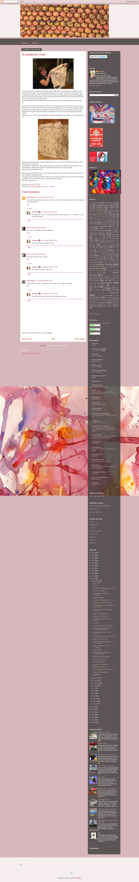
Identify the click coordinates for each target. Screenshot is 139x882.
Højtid (115, 247)
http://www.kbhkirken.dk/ (97, 496)
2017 (96, 205)
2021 (91, 207)
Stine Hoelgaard (96, 289)
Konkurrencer (106, 254)
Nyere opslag (27, 339)
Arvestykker (92, 213)
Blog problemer (96, 479)
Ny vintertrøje (95, 473)
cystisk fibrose (96, 217)
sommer (113, 285)
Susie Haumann (99, 295)
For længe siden (108, 228)
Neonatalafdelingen (113, 266)
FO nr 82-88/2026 (96, 372)
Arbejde (111, 211)
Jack (102, 250)
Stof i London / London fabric (106, 766)
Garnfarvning (97, 238)
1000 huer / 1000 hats (104, 732)
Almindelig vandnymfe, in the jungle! (100, 323)
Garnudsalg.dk (110, 238)
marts (95, 698)
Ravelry (104, 279)
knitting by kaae (97, 434)
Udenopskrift (101, 300)
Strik (104, 289)
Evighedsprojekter (95, 226)
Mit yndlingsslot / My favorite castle (103, 636)
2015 (114, 204)
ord (107, 273)
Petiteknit (103, 277)
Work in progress (107, 306)
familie (105, 226)
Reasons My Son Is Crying (100, 426)
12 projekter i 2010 (110, 202)
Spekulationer (95, 287)
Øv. (118, 306)
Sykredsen (115, 295)
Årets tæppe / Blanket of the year (103, 625)
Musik (91, 264)
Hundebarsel (95, 443)
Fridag (96, 232)
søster (106, 297)
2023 (102, 207)
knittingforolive (108, 252)
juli (94, 688)
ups (116, 300)
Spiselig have (107, 287)
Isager (91, 250)
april (94, 696)
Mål (104, 266)
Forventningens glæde (99, 230)
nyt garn (114, 270)
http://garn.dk (93, 534)
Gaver (92, 240)
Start (53, 339)
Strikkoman (30, 7)
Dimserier (103, 219)
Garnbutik (115, 236)
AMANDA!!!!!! (97, 674)
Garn (104, 236)
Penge (97, 277)
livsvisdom (92, 259)
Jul (107, 250)
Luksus (99, 259)
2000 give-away (102, 743)
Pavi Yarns (93, 537)
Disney (110, 219)
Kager (115, 250)
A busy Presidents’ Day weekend (101, 461)
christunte (35, 212)
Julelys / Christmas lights (100, 613)
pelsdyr (91, 277)
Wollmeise (93, 306)
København (110, 256)
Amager (115, 209)
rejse (91, 280)
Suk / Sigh (96, 623)
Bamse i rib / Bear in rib (100, 639)
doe (28, 254)
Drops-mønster (94, 221)
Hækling (105, 247)
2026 (91, 209)
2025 (114, 207)
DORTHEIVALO (96, 397)
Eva (28, 227)
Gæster (114, 243)
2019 (108, 205)
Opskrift (99, 273)
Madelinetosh (104, 260)
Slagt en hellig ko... (98, 359)
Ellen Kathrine (31, 281)
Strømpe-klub (93, 293)
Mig (91, 262)
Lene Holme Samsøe (96, 257)
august (95, 685)
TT (115, 299)
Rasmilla (116, 277)
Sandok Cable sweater (96, 327)
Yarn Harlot (95, 354)
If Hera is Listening (97, 356)
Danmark (113, 218)
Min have (96, 262)
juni (94, 691)
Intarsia (115, 248)
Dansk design (94, 219)
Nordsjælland (94, 270)
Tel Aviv (95, 585)
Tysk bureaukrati (96, 410)
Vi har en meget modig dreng (100, 386)
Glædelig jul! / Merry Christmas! (102, 602)
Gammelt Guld (96, 236)
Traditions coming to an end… (100, 422)
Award (99, 213)
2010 (109, 204)
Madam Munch (96, 381)
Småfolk (109, 283)
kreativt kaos (45, 186)
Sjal (98, 283)
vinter (113, 304)
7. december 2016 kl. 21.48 (49, 267)
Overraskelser (107, 275)
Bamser (114, 213)
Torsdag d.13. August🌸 (98, 350)
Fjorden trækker (96, 361)
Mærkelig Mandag (104, 264)
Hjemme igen (95, 399)
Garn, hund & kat (97, 454)
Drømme (102, 221)
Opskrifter (35, 43)
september (96, 683)
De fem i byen (96, 390)
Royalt (106, 280)
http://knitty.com (94, 509)
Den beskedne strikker (99, 472)
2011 (93, 717)
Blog (98, 214)
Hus (91, 247)
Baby (105, 213)
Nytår (91, 273)
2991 (99, 833)
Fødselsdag (115, 234)
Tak (92, 299)
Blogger (79, 878)
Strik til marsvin (97, 441)
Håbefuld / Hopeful (98, 597)
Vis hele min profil (95, 85)
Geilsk (100, 240)
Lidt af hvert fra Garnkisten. (100, 477)
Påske (110, 277)
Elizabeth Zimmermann (109, 223)
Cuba (117, 216)
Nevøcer (52, 186)
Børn (114, 214)
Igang (110, 248)
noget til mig (116, 269)
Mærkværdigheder (95, 266)
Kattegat (94, 345)
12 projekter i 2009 (95, 202)
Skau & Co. (95, 343)
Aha (109, 209)
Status (117, 287)
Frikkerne (103, 232)
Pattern (115, 275)
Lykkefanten (107, 259)
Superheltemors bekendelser (101, 413)
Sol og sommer (97, 285)
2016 (29, 186)
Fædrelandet (112, 232)
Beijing (92, 214)
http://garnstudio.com (96, 512)
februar (95, 701)
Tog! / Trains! (102, 777)
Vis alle (117, 487)
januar (95, 703)
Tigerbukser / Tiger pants (100, 616)
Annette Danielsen (96, 211)
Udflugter (109, 300)
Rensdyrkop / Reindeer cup (101, 664)
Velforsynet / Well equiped (100, 672)
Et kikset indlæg (96, 484)
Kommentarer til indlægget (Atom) (57, 345)
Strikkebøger (115, 289)
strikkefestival (97, 290)
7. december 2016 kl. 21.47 (49, 212)
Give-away (108, 240)
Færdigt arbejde (36, 186)
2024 (108, 207)
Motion (115, 262)
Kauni (91, 252)
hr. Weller (92, 528)
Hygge (97, 247)
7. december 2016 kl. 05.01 (38, 254)
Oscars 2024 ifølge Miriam (99, 404)
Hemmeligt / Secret (103, 799)
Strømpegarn (103, 293)
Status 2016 (96, 583)
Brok (103, 214)
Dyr (107, 221)
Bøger (108, 214)
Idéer (105, 248)
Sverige (107, 295)
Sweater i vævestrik (95, 331)
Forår (112, 230)
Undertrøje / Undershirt (99, 667)
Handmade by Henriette (99, 376)
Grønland (106, 243)
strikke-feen (95, 483)
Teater (104, 299)
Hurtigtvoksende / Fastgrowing (107, 809)
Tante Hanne (93, 540)
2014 (93, 709)
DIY (116, 219)
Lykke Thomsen (32, 197)
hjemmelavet (104, 245)
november (96, 678)
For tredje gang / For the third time (103, 669)
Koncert (98, 254)
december (96, 581)
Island (97, 250)
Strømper (114, 292)
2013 (93, 712)
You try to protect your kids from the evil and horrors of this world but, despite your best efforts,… (104, 429)
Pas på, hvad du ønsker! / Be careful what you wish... (101, 628)
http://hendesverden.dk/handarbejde (100, 506)
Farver (115, 226)
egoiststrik (93, 223)
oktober (95, 680)
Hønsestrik (92, 248)
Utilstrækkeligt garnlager (101, 302)
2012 (93, 714)
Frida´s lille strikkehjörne (99, 370)
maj (94, 693)
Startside (25, 43)
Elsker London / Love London (106, 788)
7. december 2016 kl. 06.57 (44, 281)
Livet (114, 257)
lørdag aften (95, 456)
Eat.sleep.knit (94, 525)
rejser (97, 280)
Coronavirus (108, 216)
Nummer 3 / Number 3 (99, 591)
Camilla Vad (92, 216)
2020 (114, 205)
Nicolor (108, 269)
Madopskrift (113, 260)
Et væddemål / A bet (99, 662)
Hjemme (93, 245)
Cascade (99, 216)
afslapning (100, 209)
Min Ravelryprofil (94, 314)
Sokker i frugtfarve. (97, 366)
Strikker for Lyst (97, 365)
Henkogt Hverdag (97, 385)
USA (91, 302)
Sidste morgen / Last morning (106, 754)
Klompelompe (98, 252)
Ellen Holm (92, 224)
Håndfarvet (99, 248)
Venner (103, 304)
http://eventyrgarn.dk (96, 531)
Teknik (110, 299)
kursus (100, 256)
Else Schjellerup (103, 224)
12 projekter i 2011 (95, 204)
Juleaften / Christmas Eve (100, 600)
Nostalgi (108, 270)
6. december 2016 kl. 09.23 (45, 197)
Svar (28, 204)
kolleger (92, 254)
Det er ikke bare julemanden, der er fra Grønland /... (103, 642)
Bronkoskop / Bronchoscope (101, 656)
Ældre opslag (80, 339)
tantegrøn (98, 299)
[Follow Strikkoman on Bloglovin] (98, 57)
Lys (98, 260)
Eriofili (113, 224)
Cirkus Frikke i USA (98, 459)
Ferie (91, 228)
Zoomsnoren (96, 465)
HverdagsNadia (96, 408)
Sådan (117, 297)
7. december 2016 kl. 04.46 (38, 227)
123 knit (92, 522)
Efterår (114, 221)
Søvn (111, 297)
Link (108, 257)
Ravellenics (95, 279)
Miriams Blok (96, 403)
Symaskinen (96, 297)
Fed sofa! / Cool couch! (100, 659)
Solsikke (94, 377)
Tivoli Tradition (97, 650)
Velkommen (115, 302)
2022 (96, 207)
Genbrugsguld (96, 447)
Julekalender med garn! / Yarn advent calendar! (101, 653)
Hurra (113, 245)
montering (109, 262)
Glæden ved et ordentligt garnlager (104, 241)
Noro (101, 270)
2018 (102, 205)
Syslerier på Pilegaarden (99, 349)
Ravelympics (113, 279)
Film (99, 228)
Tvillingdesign (93, 300)
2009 (105, 204)
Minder (104, 262)
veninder (94, 304)
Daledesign (105, 217)
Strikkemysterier (110, 290)
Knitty (115, 252)
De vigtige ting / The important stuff (103, 588)
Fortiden (116, 228)
